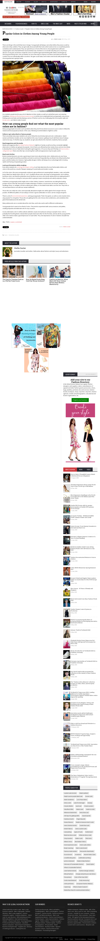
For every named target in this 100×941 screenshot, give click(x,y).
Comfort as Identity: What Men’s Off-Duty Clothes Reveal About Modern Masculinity (58, 281)
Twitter (83, 17)
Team (71, 939)
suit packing (67, 832)
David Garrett (86, 816)
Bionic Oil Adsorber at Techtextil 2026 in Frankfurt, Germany (83, 651)
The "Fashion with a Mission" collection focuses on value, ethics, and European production (83, 683)
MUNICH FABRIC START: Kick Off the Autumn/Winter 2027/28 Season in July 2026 (83, 548)
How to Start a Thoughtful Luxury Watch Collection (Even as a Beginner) (83, 475)
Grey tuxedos (68, 838)
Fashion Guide (19, 29)
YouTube (94, 17)
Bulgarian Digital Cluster (56, 937)
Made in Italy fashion (83, 861)
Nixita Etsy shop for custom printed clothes (76, 890)
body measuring (84, 880)
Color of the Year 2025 (81, 877)
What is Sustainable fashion (72, 867)
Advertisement (54, 2)
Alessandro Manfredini (87, 851)
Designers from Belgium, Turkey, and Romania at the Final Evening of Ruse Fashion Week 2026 (82, 704)
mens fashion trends (70, 825)
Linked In (88, 17)
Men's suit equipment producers (47, 916)
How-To (34, 24)
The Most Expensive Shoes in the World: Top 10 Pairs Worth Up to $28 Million (83, 485)
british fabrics (68, 829)
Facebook (80, 17)
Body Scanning (68, 848)
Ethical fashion (68, 874)
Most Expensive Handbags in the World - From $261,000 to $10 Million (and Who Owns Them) (83, 496)
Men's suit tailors (54, 909)
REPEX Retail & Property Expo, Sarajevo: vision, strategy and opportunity (83, 734)
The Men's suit (57, 24)
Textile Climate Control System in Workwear (81, 610)
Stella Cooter (57, 39)
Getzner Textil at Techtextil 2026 (80, 630)
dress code (67, 803)
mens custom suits (81, 829)
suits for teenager (79, 803)
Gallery (36, 2)
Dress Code (45, 24)
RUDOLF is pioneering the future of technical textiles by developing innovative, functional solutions (84, 621)
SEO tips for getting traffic (71, 816)
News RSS (46, 937)
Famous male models (70, 851)
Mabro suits (79, 838)
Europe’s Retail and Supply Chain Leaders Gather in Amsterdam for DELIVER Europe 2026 (84, 579)
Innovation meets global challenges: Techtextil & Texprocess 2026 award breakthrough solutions (82, 714)
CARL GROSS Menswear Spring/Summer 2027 (83, 568)
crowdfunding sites (70, 858)
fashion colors (14, 235)
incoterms (78, 854)
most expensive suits (70, 845)
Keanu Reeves (68, 822)
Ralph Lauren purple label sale (73, 796)
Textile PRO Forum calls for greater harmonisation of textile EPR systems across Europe (82, 507)
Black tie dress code (70, 835)
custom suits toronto (70, 793)
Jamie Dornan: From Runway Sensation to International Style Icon (83, 527)
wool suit (78, 806)
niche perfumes (69, 883)
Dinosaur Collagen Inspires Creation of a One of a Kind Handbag (83, 537)
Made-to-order (83, 909)
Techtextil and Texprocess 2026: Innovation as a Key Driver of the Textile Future (84, 745)
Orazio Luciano (88, 806)
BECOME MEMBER (90, 374)
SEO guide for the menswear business (83, 917)
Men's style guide (19, 911)
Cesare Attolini (68, 806)
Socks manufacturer (70, 880)
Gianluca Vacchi (69, 819)
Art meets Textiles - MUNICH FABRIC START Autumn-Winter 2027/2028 (82, 516)
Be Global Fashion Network (26, 145)
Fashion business (21, 24)
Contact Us (64, 2)
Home (61, 939)
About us (44, 2)
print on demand (69, 861)
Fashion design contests (86, 871)
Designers (8, 24)
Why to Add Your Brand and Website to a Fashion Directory (83, 724)
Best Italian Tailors (80, 841)
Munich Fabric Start (89, 854)
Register (93, 2)
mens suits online (85, 845)
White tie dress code (85, 835)
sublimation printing (84, 858)
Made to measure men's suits (85, 822)
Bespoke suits (90, 925)
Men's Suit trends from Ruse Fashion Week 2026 (84, 599)
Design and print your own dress (85, 874)
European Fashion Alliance (84, 883)
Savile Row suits (84, 825)
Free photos (67, 877)
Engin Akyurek (81, 819)
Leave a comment (16, 222)
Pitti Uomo (89, 838)
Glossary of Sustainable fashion (73, 864)
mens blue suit (84, 812)
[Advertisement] (37, 301)
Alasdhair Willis (68, 809)
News (68, 24)
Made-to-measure (73, 909)
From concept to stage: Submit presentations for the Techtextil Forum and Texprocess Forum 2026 (84, 766)
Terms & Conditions (80, 939)
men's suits (17, 909)
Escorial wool (68, 854)
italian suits (79, 809)
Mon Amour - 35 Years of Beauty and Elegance (82, 589)
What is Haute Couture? (80, 887)
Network (73, 2)
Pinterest (86, 17)
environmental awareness (20, 196)
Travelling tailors (40, 911)
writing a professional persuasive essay (22, 116)
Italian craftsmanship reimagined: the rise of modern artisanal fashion (83, 755)
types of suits (78, 832)
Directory (18, 2)
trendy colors (6, 120)
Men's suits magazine (15, 913)
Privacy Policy (91, 939)
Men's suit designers (52, 911)
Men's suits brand (81, 848)
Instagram (91, 17)
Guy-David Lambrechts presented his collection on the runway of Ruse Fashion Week (83, 673)
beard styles (90, 864)
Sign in (85, 2)
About (66, 939)
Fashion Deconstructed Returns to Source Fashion (83, 558)
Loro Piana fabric (82, 799)
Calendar (27, 2)
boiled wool (89, 832)
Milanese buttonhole (70, 812)
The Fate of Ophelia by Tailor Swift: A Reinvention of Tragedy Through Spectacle (84, 776)
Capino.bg (67, 887)
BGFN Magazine (8, 2)
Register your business (80, 400)
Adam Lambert (83, 793)
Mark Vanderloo (69, 799)
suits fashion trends (70, 871)
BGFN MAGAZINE (7, 29)
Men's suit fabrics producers (43, 915)
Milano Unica (68, 841)
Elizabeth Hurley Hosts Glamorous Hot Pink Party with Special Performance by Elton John (83, 642)
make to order (90, 809)
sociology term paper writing (25, 167)
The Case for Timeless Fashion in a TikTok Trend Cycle (13, 280)
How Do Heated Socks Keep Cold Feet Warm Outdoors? (35, 280)
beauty (90, 803)
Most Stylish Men (80, 24)
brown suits (89, 796)
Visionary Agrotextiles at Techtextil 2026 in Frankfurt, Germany (84, 662)
